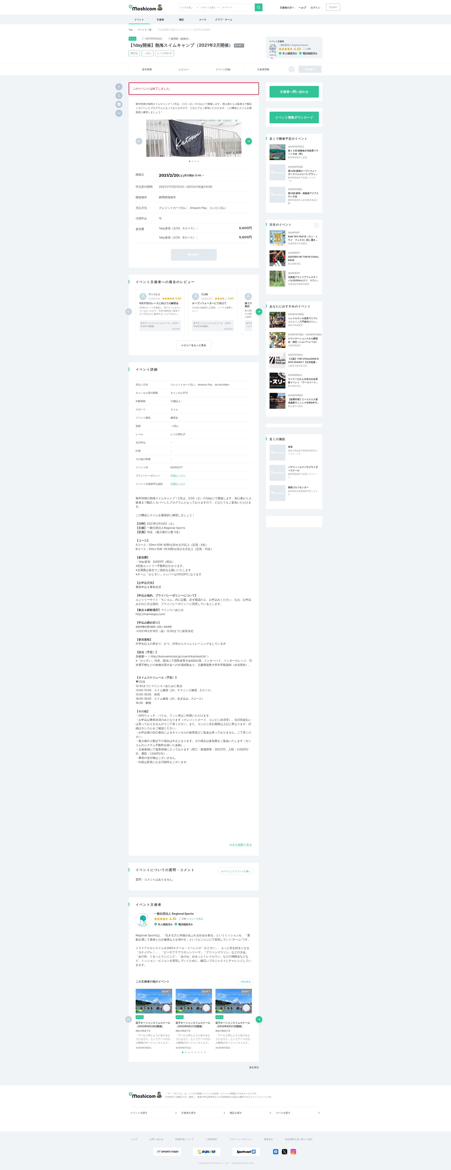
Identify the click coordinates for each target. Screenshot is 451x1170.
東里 (290, 446)
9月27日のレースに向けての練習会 (158, 303)
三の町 (204, 294)
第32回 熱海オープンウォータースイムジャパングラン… (302, 172)
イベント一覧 (145, 29)
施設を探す (236, 1112)
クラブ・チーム (223, 19)
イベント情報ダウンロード (294, 117)
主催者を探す (188, 1112)
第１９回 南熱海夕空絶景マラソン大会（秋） (303, 152)
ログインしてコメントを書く (236, 871)
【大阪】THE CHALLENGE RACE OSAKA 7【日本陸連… (303, 360)
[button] (189, 161)
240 (309, 48)
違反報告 (254, 1067)
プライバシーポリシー (240, 1139)
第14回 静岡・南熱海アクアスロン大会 (303, 195)
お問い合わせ (156, 1139)
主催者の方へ (287, 7)
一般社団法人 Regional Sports (293, 45)
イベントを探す (139, 1112)
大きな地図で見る (240, 845)
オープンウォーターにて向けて (209, 303)
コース (202, 19)
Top (131, 29)
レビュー (184, 69)
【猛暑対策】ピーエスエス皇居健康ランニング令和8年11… (303, 401)
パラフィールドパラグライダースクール (303, 469)
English (333, 7)
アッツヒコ (154, 294)
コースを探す (283, 1112)
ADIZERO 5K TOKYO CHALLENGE (303, 258)
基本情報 (147, 69)
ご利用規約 (211, 1139)
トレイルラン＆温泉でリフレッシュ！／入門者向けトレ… (303, 320)
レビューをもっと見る (193, 345)
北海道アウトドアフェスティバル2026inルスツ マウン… (303, 279)
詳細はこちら (178, 475)
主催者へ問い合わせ (294, 92)
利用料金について (184, 1139)
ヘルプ (302, 7)
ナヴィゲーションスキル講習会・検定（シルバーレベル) (303, 340)
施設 (181, 19)
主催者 (160, 19)
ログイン (315, 7)
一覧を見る (245, 981)
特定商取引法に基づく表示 (299, 1139)
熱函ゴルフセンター (298, 487)
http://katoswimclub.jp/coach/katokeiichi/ (178, 656)
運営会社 (268, 1139)
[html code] (118, 113)
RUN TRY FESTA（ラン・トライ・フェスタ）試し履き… (303, 238)
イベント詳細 (222, 69)
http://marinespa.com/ (150, 614)
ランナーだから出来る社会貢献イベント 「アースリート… (303, 381)
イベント (139, 19)
